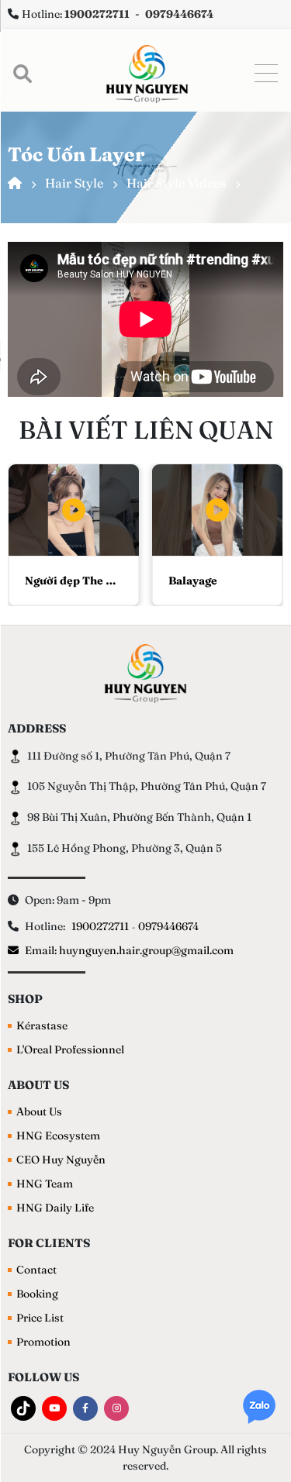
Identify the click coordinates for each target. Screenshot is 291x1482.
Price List (40, 1318)
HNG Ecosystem (58, 1136)
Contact (36, 1270)
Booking (37, 1294)
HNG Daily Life (55, 1208)
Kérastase (42, 1025)
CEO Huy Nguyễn (61, 1160)
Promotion (43, 1342)
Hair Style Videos (176, 183)
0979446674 (168, 926)
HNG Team (44, 1184)
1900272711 (100, 926)
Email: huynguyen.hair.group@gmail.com (129, 950)
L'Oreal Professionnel (70, 1049)
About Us (39, 1111)
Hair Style (74, 183)
